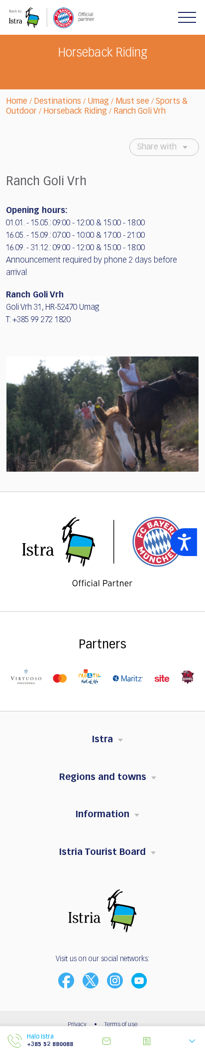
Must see (132, 102)
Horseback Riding (75, 112)
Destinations (57, 102)
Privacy (77, 1025)
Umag (98, 102)
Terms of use (120, 1025)
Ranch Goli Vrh (139, 112)
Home (16, 102)
